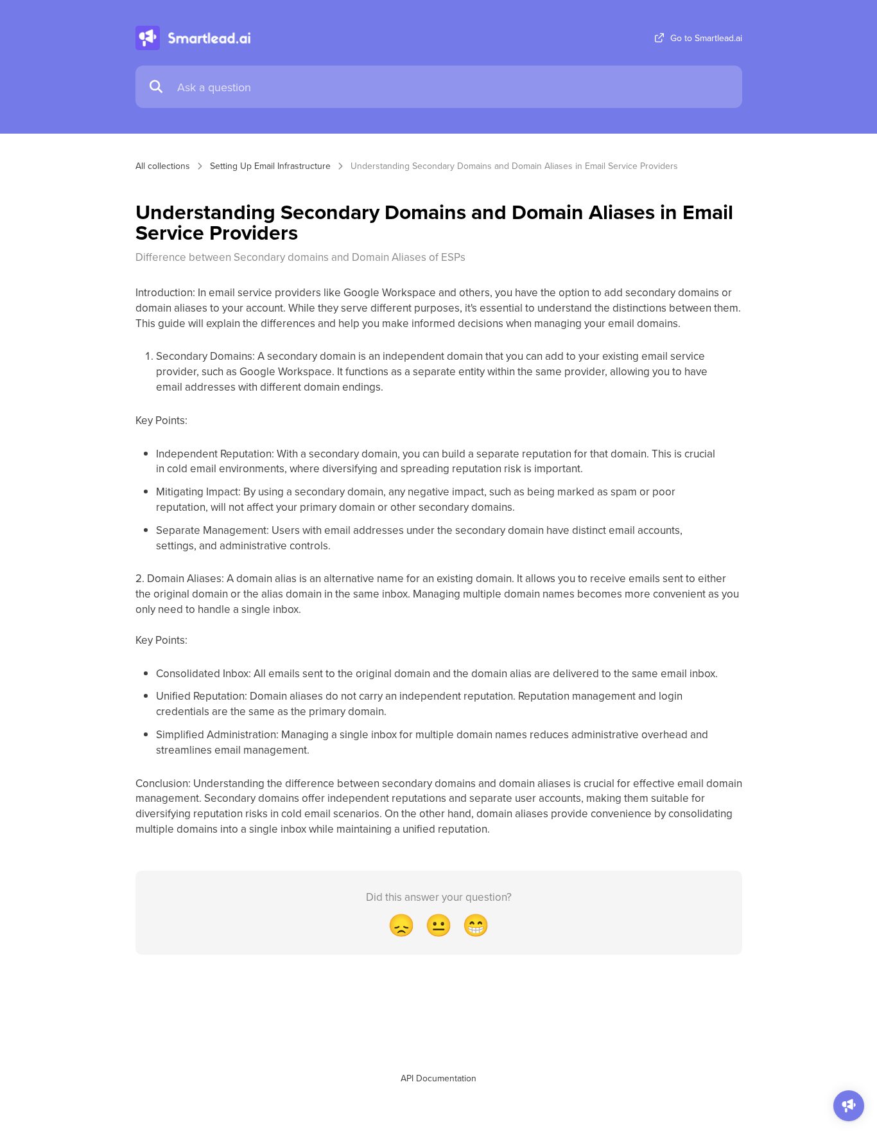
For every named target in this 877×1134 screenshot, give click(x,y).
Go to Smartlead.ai (706, 37)
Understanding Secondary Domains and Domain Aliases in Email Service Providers (514, 165)
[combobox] (453, 87)
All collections (162, 165)
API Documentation (438, 1078)
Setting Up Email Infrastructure (270, 165)
